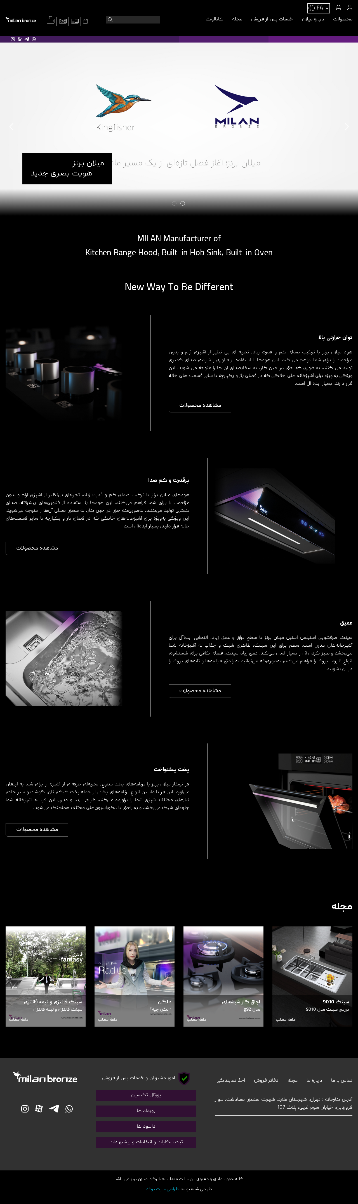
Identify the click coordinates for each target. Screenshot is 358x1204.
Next (346, 126)
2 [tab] (175, 204)
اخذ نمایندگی (230, 1080)
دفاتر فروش (266, 1080)
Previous (12, 126)
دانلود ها (146, 1126)
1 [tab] (183, 204)
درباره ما (314, 1080)
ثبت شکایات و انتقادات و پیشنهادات (146, 1142)
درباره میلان (313, 19)
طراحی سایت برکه (162, 1189)
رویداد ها (146, 1110)
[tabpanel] (179, 127)
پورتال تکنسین (146, 1095)
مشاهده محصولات (200, 406)
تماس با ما (341, 1080)
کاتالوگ (214, 19)
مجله (237, 19)
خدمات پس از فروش (272, 19)
